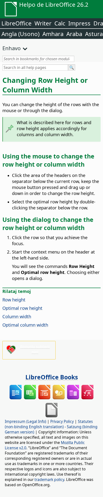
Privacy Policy (62, 421)
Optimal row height (22, 308)
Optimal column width (25, 325)
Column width (16, 316)
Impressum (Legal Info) (25, 421)
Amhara (52, 34)
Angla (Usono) (20, 34)
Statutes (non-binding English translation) (49, 424)
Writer (43, 23)
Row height (13, 300)
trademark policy (49, 479)
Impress (79, 23)
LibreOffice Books (51, 377)
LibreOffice (16, 23)
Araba (74, 34)
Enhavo (11, 48)
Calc (59, 23)
